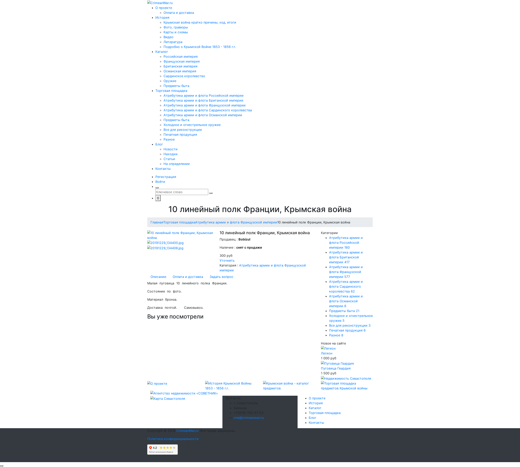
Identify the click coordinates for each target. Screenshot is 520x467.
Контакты (163, 169)
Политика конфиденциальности (173, 439)
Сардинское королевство (184, 76)
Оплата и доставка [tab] (188, 277)
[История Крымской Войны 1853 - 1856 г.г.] (231, 385)
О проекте (163, 8)
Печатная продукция (180, 134)
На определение (177, 164)
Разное (169, 139)
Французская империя (182, 61)
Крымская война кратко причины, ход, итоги (200, 22)
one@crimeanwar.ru (249, 418)
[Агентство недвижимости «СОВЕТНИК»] (184, 393)
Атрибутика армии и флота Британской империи (203, 100)
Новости (171, 149)
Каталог (161, 52)
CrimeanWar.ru (187, 431)
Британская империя (180, 66)
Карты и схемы (176, 32)
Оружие (170, 81)
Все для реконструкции (183, 130)
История (162, 17)
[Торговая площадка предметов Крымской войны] (347, 385)
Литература (173, 42)
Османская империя (180, 71)
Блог (159, 144)
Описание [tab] (158, 277)
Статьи (169, 159)
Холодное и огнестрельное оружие (192, 125)
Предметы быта (176, 86)
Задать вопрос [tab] (221, 277)
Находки (171, 154)
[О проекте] (157, 383)
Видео (168, 37)
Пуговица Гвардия (336, 368)
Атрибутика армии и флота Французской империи (205, 105)
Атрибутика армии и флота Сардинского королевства (208, 110)
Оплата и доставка (179, 13)
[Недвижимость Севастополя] (346, 378)
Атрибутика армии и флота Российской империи (204, 95)
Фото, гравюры (176, 27)
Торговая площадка (171, 91)
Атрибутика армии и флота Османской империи (203, 115)
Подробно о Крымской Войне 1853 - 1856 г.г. (200, 47)
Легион (326, 353)
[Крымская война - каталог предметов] (289, 385)
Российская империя (181, 56)
